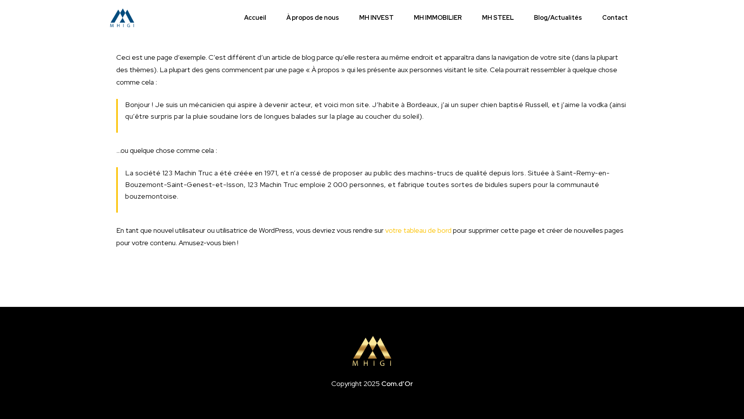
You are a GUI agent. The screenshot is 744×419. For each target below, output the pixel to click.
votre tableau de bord (418, 230)
